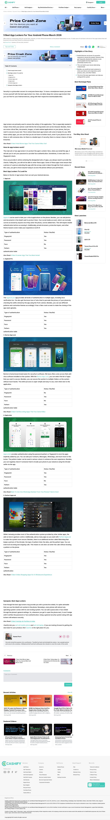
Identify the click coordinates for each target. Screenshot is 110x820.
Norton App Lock (42, 376)
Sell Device (59, 763)
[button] (100, 2)
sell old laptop (38, 625)
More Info (91, 763)
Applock (6, 217)
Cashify (29, 628)
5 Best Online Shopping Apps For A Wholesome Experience (31, 575)
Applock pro (11, 297)
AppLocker (7, 454)
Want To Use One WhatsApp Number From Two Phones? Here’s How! (35, 492)
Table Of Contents (11, 66)
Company (41, 763)
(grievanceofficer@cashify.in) (12, 806)
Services (25, 763)
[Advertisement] (37, 110)
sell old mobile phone (22, 625)
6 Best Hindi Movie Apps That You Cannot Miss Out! (29, 143)
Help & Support (76, 763)
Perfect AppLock (65, 537)
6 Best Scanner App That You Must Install (25, 255)
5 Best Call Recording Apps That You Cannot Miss (28, 412)
